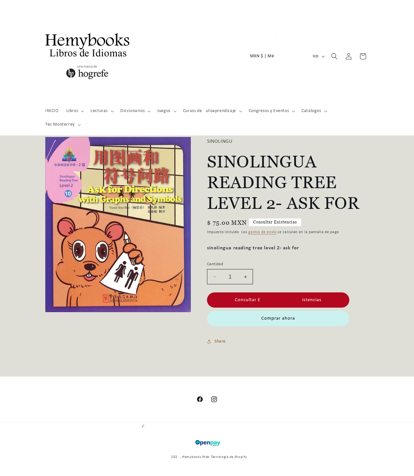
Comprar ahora (278, 318)
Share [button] (220, 341)
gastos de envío (262, 232)
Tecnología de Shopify (229, 457)
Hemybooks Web (196, 457)
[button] (74, 111)
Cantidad (215, 264)
